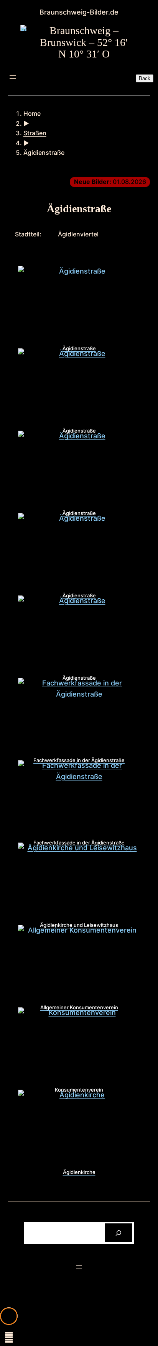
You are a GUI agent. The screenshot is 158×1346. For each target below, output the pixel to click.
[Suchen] (118, 1232)
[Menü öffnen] (12, 77)
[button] (9, 1316)
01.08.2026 (110, 181)
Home (32, 113)
